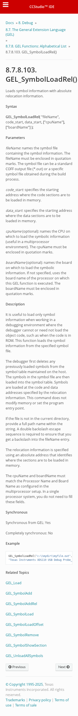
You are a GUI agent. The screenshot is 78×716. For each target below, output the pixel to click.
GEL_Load (13, 583)
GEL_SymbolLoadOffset (25, 624)
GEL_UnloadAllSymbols (24, 655)
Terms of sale (26, 705)
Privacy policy (40, 700)
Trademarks (15, 700)
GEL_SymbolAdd (19, 593)
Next (62, 667)
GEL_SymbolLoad (20, 614)
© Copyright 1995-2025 (24, 684)
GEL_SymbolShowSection (26, 645)
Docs (10, 22)
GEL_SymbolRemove (22, 635)
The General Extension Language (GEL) (36, 32)
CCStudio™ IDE (41, 6)
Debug (25, 22)
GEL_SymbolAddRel (21, 603)
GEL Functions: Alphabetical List (36, 46)
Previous (18, 667)
